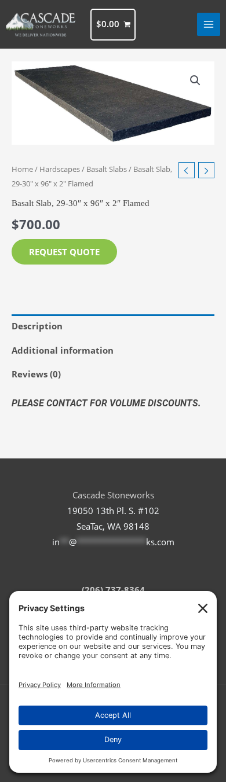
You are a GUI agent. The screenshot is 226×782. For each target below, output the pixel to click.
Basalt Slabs (106, 169)
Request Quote (64, 252)
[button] (195, 80)
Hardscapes (59, 169)
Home (22, 169)
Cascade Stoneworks (113, 495)
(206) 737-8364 (113, 590)
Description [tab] (37, 326)
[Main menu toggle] (208, 24)
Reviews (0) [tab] (36, 374)
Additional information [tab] (63, 350)
